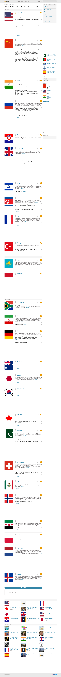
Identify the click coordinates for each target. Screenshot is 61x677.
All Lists (18, 1)
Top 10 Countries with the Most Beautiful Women (32, 608)
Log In (39, 1)
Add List (25, 1)
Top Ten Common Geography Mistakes (31, 627)
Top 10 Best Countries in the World (15, 602)
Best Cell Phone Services (47, 14)
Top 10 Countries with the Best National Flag (49, 613)
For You (29, 1)
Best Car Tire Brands (47, 21)
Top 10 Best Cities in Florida (49, 648)
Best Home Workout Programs (48, 18)
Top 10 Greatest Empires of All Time (49, 638)
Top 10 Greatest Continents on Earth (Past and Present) (49, 627)
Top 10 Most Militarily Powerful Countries (48, 608)
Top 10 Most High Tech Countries (49, 619)
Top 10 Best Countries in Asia (15, 612)
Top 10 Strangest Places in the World (31, 633)
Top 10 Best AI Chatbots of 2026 (48, 11)
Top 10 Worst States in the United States (32, 649)
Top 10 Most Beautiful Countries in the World (49, 602)
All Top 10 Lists (6, 4)
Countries (13, 4)
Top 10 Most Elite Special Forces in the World (14, 638)
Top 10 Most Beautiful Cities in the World (31, 654)
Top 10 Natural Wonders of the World (14, 633)
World (10, 4)
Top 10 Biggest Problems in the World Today (14, 643)
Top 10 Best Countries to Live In (15, 608)
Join (41, 1)
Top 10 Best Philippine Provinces (48, 654)
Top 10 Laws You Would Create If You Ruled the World (49, 643)
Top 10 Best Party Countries (15, 653)
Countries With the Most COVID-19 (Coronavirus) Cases (32, 602)
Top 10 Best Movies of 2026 (48, 9)
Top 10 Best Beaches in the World (14, 627)
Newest (22, 1)
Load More (23, 587)
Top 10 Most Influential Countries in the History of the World (32, 613)
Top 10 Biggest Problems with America (49, 633)
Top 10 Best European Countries (14, 619)
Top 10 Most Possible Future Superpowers (31, 638)
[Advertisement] (23, 72)
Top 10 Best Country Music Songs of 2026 (49, 7)
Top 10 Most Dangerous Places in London (32, 643)
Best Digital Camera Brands (48, 16)
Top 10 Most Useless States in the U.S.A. (33, 619)
